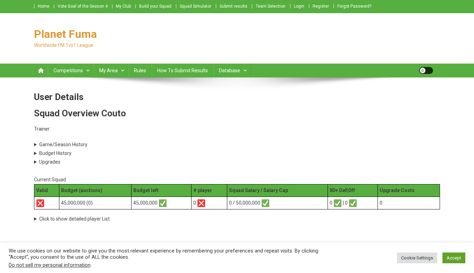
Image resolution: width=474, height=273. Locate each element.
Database (229, 70)
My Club (123, 6)
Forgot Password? (354, 6)
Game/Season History (63, 144)
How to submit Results (182, 70)
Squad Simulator (195, 6)
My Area (108, 70)
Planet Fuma (65, 34)
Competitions (68, 70)
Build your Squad (155, 6)
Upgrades (49, 162)
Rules (140, 70)
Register (321, 6)
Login (299, 6)
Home (43, 6)
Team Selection (271, 6)
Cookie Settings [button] (417, 257)
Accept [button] (454, 257)
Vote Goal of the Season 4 (83, 6)
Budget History (55, 153)
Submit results (233, 6)
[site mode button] (426, 70)
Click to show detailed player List (74, 219)
